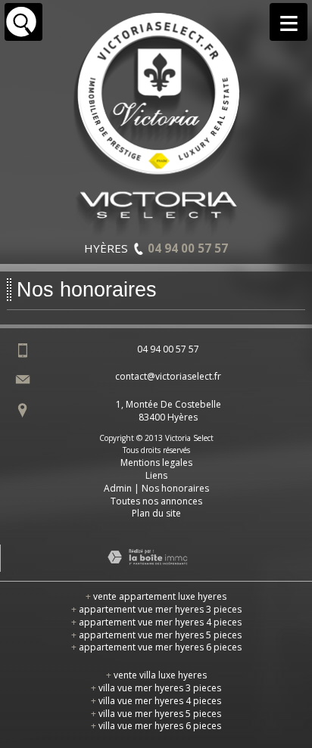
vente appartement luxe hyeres (156, 596)
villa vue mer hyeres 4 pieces (156, 700)
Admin (118, 488)
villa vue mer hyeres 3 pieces (156, 687)
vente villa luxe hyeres (156, 675)
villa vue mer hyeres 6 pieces (156, 725)
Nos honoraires (175, 488)
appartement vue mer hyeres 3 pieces (156, 609)
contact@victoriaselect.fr (168, 376)
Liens (156, 475)
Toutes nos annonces (156, 501)
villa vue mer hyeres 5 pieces (156, 713)
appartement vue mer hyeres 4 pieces (156, 622)
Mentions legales (156, 462)
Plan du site (156, 513)
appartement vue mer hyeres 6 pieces (156, 647)
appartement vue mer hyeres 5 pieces (156, 635)
